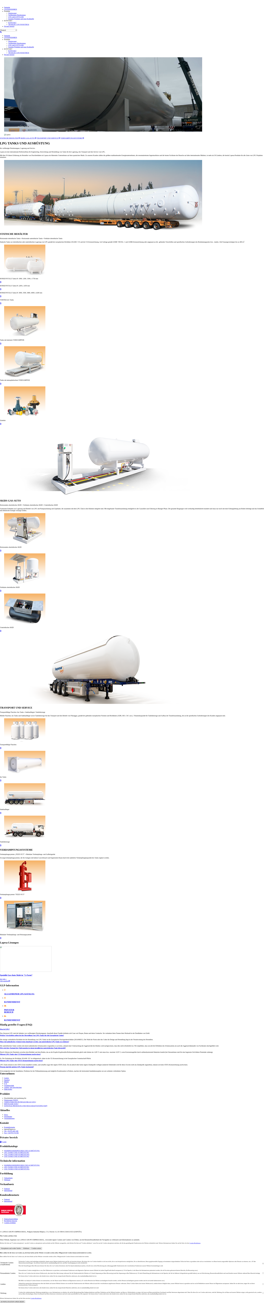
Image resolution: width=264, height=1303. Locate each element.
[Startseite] (7, 4)
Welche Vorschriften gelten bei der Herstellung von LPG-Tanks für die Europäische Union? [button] (32, 1035)
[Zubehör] (0, 424)
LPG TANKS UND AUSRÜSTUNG (16, 1152)
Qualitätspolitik (9, 1085)
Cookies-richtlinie (10, 1223)
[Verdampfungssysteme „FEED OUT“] (0, 898)
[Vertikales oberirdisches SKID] (0, 591)
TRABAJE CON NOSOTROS (18, 24)
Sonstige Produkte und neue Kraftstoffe (21, 19)
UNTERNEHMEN (10, 9)
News (6, 1115)
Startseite (7, 7)
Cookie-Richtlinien (195, 1243)
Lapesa (6, 1078)
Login (4, 1142)
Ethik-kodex (8, 1089)
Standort (7, 1080)
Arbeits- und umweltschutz (13, 1087)
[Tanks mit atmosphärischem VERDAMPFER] (0, 384)
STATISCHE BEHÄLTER (9, 138)
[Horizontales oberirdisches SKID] (0, 551)
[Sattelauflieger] (0, 813)
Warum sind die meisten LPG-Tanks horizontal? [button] (17, 1067)
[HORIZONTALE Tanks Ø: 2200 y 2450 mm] (0, 289)
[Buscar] (1, 32)
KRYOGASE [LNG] (11, 1104)
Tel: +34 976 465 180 (11, 1131)
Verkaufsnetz (8, 1178)
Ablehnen (26, 1248)
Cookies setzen (36, 1248)
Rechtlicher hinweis (10, 1221)
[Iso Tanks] (0, 780)
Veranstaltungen (9, 1118)
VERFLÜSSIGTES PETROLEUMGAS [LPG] (20, 1102)
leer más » (3, 979)
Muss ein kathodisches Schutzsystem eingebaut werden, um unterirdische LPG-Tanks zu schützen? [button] (34, 1042)
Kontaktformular (9, 1127)
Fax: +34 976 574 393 (11, 1133)
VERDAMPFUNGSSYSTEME (71, 138)
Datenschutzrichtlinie (11, 1219)
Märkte (6, 1082)
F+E (5, 1084)
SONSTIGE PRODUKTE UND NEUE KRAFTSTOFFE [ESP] (25, 1106)
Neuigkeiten (8, 1116)
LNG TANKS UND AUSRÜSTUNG (16, 1154)
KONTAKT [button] (8, 21)
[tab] (132, 1029)
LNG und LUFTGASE (16, 17)
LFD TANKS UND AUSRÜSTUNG (16, 1156)
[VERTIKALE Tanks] (0, 303)
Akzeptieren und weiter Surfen (11, 1248)
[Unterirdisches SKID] (0, 631)
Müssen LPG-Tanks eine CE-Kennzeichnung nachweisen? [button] (20, 1054)
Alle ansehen (4, 981)
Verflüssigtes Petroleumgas (17, 15)
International (8, 1190)
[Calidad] (13, 1215)
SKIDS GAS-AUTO (27, 138)
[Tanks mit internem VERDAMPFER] (0, 344)
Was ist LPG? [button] (5, 1029)
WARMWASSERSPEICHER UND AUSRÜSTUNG (22, 1151)
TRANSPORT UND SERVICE (47, 138)
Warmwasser (12, 13)
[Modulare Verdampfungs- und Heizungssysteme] (0, 938)
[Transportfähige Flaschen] (0, 748)
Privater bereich (9, 26)
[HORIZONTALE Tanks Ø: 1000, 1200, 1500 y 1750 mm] (0, 282)
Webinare (7, 1180)
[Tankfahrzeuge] (0, 845)
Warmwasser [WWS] (11, 1100)
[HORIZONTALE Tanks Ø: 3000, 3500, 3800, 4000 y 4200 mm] (0, 296)
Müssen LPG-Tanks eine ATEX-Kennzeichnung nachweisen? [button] (21, 1060)
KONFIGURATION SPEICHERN (12, 1302)
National (7, 1189)
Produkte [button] (7, 11)
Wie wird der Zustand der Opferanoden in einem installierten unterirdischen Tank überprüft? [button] (33, 1048)
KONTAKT (12, 23)
